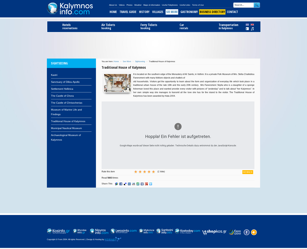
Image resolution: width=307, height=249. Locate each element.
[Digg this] (129, 183)
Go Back (247, 172)
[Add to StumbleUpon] (137, 183)
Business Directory (212, 12)
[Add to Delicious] (125, 183)
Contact (232, 12)
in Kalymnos (228, 26)
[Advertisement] (153, 45)
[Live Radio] (253, 232)
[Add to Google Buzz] (116, 183)
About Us (113, 5)
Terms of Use (198, 5)
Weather (138, 5)
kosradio (252, 28)
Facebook (247, 28)
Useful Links (185, 5)
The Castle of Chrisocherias (66, 102)
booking (108, 26)
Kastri (54, 75)
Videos (122, 5)
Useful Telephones (170, 5)
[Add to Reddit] (133, 183)
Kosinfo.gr (78, 8)
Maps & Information (151, 5)
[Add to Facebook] (120, 183)
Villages (157, 12)
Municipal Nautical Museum (66, 128)
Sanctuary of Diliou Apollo (65, 81)
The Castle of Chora (62, 95)
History (144, 12)
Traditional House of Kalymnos (68, 121)
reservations (69, 26)
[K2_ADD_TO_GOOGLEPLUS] (146, 183)
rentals (184, 26)
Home (113, 12)
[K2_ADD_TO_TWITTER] (150, 183)
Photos (129, 5)
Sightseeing (140, 61)
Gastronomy (189, 12)
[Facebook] (246, 232)
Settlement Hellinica (62, 88)
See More (172, 12)
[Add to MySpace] (142, 183)
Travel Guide (128, 12)
